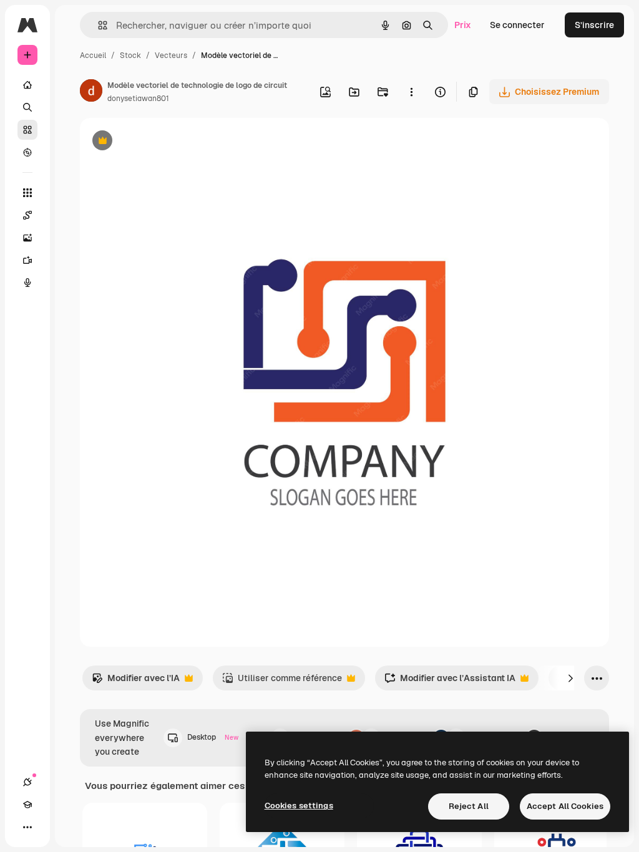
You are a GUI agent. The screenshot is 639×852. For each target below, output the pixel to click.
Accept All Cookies (565, 806)
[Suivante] (570, 678)
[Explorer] (27, 152)
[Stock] (27, 130)
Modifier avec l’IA (136, 681)
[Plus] (27, 827)
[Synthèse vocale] (27, 283)
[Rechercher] (27, 107)
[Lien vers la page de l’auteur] (91, 92)
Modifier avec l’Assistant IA (449, 681)
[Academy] (27, 805)
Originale (162, 142)
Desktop (212, 737)
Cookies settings (299, 805)
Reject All (469, 806)
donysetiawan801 (138, 99)
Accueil (93, 56)
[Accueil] (27, 85)
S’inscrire (594, 25)
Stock (130, 56)
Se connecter (517, 25)
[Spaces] (27, 215)
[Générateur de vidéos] (27, 260)
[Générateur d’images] (27, 238)
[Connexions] (27, 782)
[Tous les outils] (27, 193)
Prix (462, 25)
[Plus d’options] (411, 91)
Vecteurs (171, 56)
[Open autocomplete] (97, 25)
